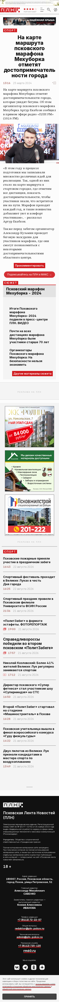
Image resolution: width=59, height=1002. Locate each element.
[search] (49, 10)
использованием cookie (45, 984)
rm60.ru (29, 951)
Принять (29, 996)
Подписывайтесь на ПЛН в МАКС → (30, 274)
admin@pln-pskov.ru (30, 937)
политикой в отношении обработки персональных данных (26, 986)
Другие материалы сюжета (32, 373)
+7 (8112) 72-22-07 (29, 919)
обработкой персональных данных (16, 989)
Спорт (10, 30)
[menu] (42, 10)
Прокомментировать (29, 265)
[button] (55, 10)
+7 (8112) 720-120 (29, 945)
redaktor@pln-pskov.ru (29, 928)
